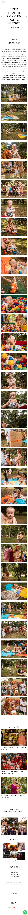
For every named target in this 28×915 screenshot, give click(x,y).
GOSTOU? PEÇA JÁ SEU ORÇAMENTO (14, 882)
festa (5, 49)
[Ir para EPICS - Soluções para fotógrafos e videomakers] (14, 907)
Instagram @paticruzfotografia (14, 810)
